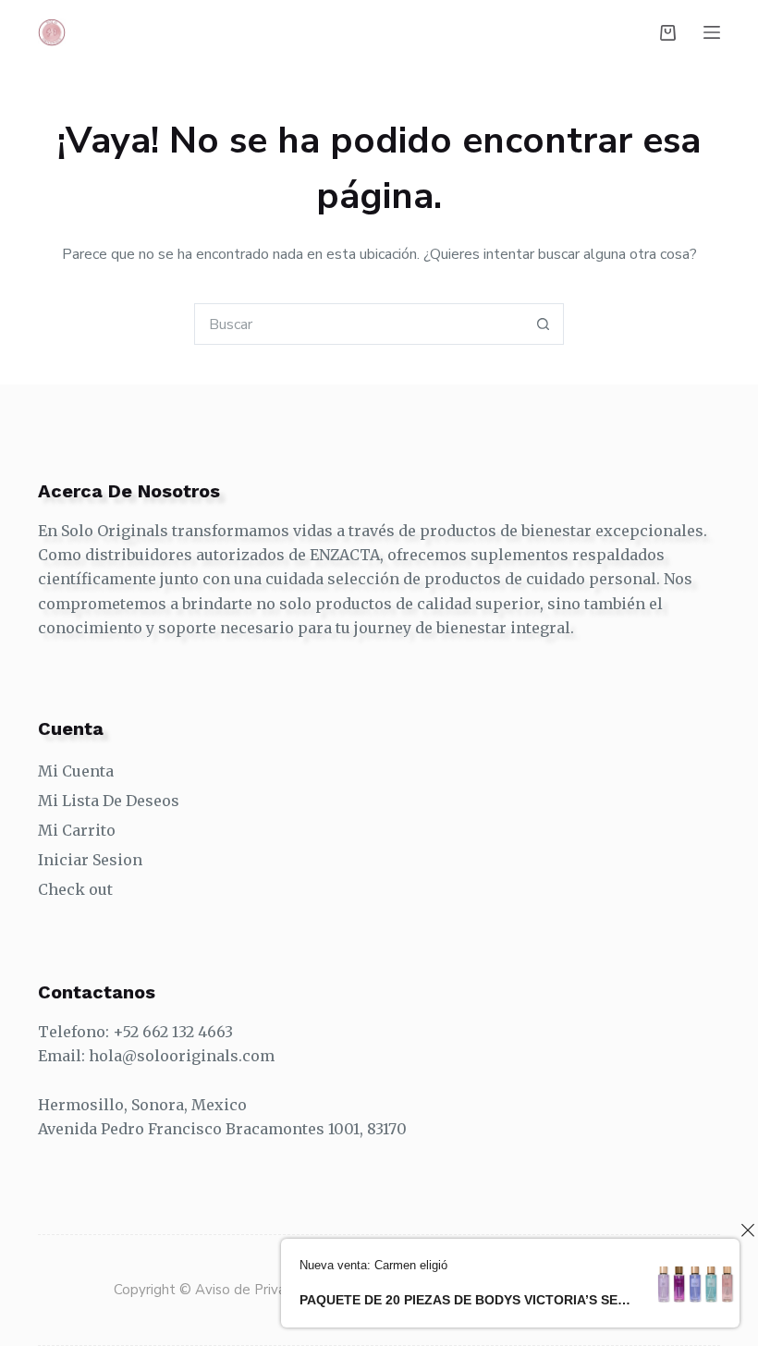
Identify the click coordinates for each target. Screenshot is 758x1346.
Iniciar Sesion (90, 859)
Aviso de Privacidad (259, 1289)
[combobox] (359, 324)
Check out (75, 889)
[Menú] (711, 32)
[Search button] (543, 324)
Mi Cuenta (76, 771)
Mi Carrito (77, 830)
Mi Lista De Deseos (108, 800)
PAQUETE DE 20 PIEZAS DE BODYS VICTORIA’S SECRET (466, 1299)
